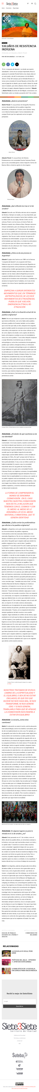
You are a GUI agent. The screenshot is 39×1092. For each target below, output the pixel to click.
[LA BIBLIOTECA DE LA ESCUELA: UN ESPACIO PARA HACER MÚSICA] (6, 971)
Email (19, 998)
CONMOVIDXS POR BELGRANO (31, 934)
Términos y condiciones (19, 1038)
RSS (19, 1043)
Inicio (3, 8)
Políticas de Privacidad (19, 1035)
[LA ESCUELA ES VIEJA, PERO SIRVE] (6, 953)
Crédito (9, 683)
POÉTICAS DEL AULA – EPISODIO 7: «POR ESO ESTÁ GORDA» (24, 961)
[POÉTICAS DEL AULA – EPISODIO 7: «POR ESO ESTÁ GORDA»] (6, 962)
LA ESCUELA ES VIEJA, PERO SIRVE (22, 952)
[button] (35, 3)
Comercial (19, 1041)
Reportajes (16, 8)
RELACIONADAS (11, 946)
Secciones (8, 8)
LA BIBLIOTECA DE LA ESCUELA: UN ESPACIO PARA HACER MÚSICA (24, 970)
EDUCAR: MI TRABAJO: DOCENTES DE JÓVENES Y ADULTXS (10, 935)
